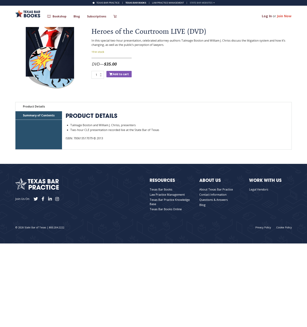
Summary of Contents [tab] (39, 115)
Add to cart (121, 74)
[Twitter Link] (36, 199)
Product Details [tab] (34, 106)
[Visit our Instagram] (57, 199)
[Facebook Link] (43, 199)
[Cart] (116, 16)
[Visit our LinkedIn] (50, 199)
